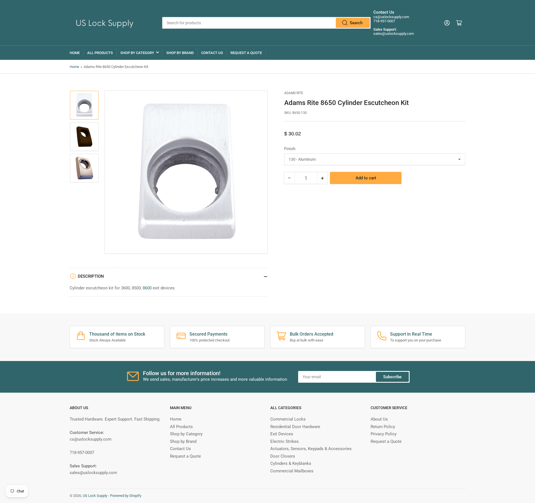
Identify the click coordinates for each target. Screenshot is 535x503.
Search (356, 22)
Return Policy (383, 426)
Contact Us (212, 53)
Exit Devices (281, 433)
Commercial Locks (288, 419)
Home (75, 53)
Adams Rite (293, 93)
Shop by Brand (180, 53)
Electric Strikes (284, 441)
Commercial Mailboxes (291, 470)
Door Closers (282, 456)
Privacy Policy (384, 433)
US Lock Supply (95, 496)
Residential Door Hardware (295, 426)
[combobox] (266, 23)
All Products (100, 53)
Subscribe (392, 376)
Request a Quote (246, 53)
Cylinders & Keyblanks (290, 463)
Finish (289, 148)
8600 (147, 287)
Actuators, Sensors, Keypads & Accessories (311, 448)
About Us (379, 419)
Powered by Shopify (125, 496)
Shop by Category (137, 53)
